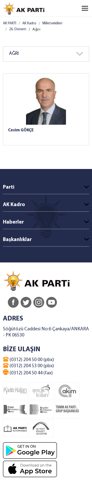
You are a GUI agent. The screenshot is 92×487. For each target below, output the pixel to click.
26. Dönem (17, 29)
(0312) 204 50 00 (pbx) (31, 359)
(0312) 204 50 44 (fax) (31, 373)
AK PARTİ (9, 23)
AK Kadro (29, 23)
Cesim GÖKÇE (21, 130)
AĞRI (14, 53)
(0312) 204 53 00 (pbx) (31, 366)
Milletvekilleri (52, 23)
